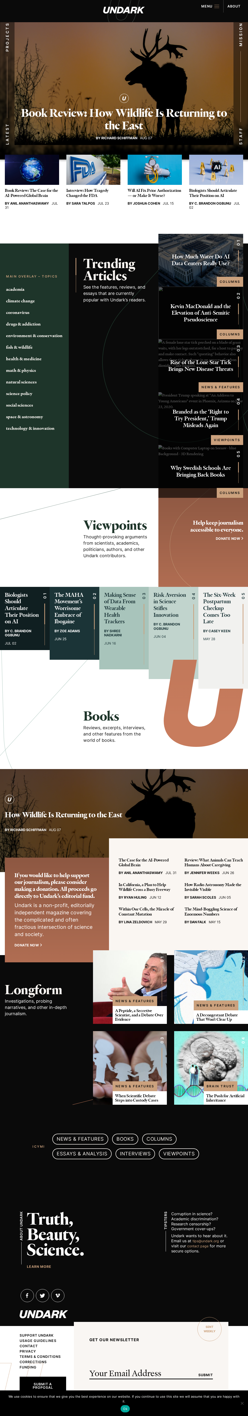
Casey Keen (219, 631)
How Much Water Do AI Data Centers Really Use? (201, 260)
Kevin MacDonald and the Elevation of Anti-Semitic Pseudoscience (200, 313)
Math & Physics (21, 370)
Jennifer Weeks (204, 873)
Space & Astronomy (24, 417)
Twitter (42, 1295)
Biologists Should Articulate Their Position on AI (213, 193)
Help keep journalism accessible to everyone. (216, 526)
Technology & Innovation (30, 428)
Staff (240, 136)
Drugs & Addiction (23, 324)
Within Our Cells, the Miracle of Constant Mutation (146, 911)
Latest (7, 134)
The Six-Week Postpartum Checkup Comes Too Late (219, 608)
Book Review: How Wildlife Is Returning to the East (124, 119)
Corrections (33, 1362)
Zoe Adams (70, 631)
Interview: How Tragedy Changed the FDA (87, 193)
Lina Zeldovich (138, 922)
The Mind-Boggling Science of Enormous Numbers (211, 911)
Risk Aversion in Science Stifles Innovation (170, 604)
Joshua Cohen (146, 203)
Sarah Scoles (203, 897)
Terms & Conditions (40, 1356)
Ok (125, 1409)
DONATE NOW (228, 538)
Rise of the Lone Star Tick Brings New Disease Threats (200, 366)
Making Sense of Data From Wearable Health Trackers (120, 608)
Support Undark (37, 1335)
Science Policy (19, 393)
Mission (240, 34)
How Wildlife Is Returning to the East (63, 815)
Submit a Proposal (43, 1385)
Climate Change (20, 301)
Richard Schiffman (119, 138)
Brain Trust (221, 1086)
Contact (29, 1346)
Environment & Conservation (34, 336)
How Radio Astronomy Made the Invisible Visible (213, 887)
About (233, 6)
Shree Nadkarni (113, 633)
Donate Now (27, 945)
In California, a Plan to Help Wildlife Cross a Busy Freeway (144, 887)
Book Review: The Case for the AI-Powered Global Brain (31, 193)
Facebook (27, 1295)
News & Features (221, 387)
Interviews (135, 1154)
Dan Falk (198, 922)
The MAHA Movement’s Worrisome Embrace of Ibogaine (69, 608)
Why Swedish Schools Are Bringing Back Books (200, 471)
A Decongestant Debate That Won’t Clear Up (217, 1017)
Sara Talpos (83, 203)
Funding (28, 1367)
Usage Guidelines (38, 1340)
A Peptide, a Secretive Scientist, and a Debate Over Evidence (139, 1015)
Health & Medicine (24, 359)
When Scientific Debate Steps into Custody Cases (136, 1098)
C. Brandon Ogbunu (212, 203)
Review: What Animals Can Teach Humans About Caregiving (214, 862)
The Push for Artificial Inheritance (225, 1098)
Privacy (28, 1351)
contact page (198, 1246)
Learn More (39, 1266)
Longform (33, 990)
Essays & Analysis (82, 1154)
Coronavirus (17, 312)
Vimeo (57, 1295)
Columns (230, 282)
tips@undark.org (206, 1241)
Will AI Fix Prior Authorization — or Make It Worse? (154, 193)
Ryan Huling (135, 897)
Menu (206, 6)
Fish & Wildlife (19, 347)
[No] (242, 1403)
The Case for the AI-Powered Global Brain (144, 862)
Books (101, 716)
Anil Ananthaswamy (29, 203)
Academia (15, 289)
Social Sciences (19, 405)
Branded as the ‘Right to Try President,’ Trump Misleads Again (201, 418)
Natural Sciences (21, 382)
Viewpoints (227, 440)
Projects (7, 37)
